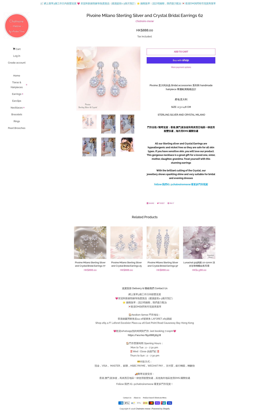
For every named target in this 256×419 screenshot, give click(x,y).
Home (16, 75)
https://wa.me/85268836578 (144, 335)
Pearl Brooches (16, 128)
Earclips (16, 100)
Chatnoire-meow (145, 21)
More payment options (181, 67)
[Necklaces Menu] (24, 108)
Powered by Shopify (161, 409)
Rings (17, 121)
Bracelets (16, 114)
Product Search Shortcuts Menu (154, 398)
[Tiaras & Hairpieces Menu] (26, 85)
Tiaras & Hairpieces (17, 85)
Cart (18, 49)
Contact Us (127, 398)
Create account (16, 62)
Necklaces (17, 107)
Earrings (16, 94)
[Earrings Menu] (22, 94)
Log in (16, 55)
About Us (137, 398)
